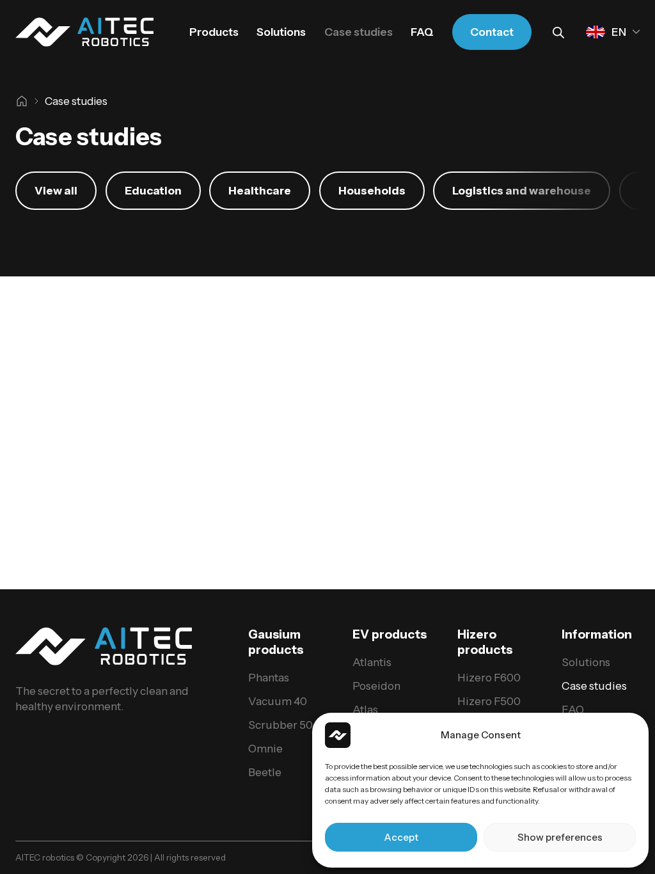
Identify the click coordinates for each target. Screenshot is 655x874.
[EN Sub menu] (636, 31)
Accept (401, 837)
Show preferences (560, 837)
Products (214, 31)
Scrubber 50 (280, 724)
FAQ (422, 31)
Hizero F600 (489, 677)
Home (21, 101)
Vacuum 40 (277, 701)
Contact (492, 31)
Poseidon (376, 685)
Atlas (365, 709)
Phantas (268, 677)
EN (619, 31)
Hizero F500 (489, 701)
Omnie (265, 748)
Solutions (281, 31)
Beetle (264, 772)
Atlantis (371, 662)
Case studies (358, 31)
